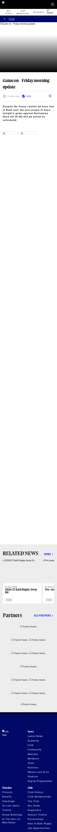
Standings (8, 801)
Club (12, 19)
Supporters (34, 810)
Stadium (33, 776)
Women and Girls (38, 772)
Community (35, 749)
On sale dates (11, 805)
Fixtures (7, 792)
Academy (33, 740)
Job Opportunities (39, 828)
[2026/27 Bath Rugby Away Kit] (22, 581)
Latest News (35, 736)
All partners (42, 615)
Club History (35, 792)
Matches (33, 754)
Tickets (6, 810)
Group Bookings (12, 814)
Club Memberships (39, 796)
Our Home (34, 805)
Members (33, 758)
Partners (33, 767)
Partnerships (36, 819)
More (47, 554)
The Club (33, 801)
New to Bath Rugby (40, 823)
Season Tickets (37, 814)
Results (7, 796)
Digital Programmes (40, 781)
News (31, 732)
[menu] (53, 4)
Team (31, 763)
